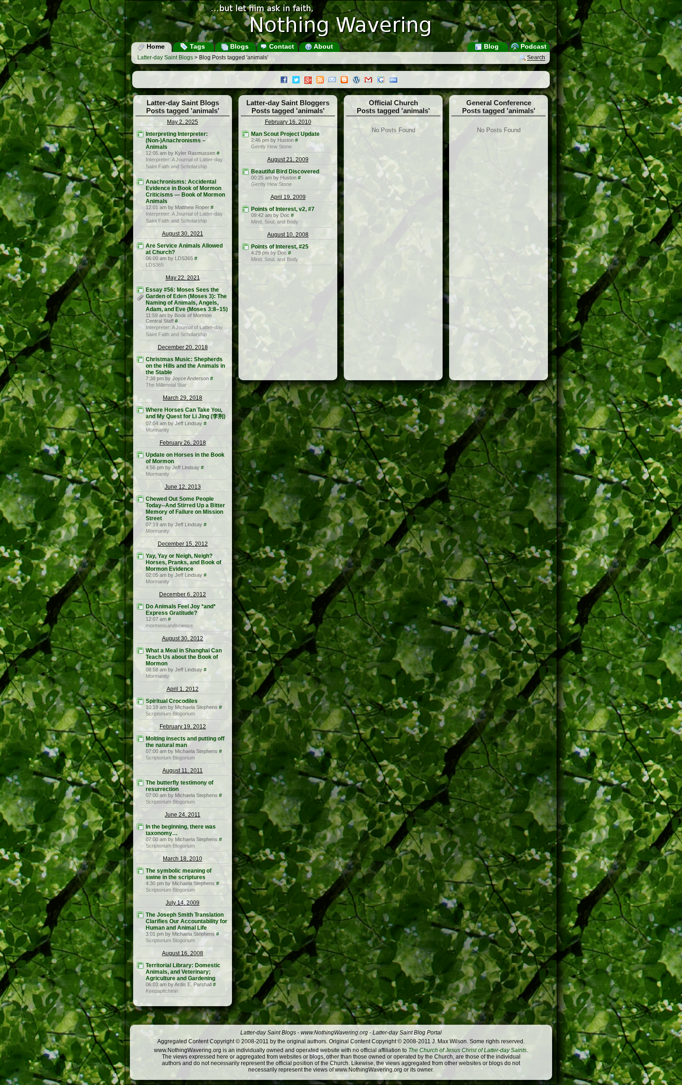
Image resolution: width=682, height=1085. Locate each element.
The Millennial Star (166, 385)
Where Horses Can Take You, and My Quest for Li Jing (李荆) (185, 413)
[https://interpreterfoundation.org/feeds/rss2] (140, 134)
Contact (280, 46)
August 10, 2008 (288, 234)
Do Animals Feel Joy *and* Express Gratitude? (181, 609)
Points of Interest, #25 (280, 246)
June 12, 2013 (183, 487)
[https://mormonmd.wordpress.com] (245, 209)
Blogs (238, 46)
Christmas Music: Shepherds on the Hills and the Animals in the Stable (185, 366)
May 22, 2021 (183, 277)
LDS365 (155, 265)
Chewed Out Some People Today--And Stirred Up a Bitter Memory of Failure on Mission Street (185, 509)
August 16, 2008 (182, 953)
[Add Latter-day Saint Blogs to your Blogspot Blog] (347, 80)
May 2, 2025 (182, 122)
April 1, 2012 (183, 689)
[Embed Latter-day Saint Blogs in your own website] (396, 80)
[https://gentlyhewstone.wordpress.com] (245, 134)
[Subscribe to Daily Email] (334, 80)
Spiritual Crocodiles (172, 701)
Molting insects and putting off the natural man (185, 741)
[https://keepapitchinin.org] (140, 965)
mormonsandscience (169, 625)
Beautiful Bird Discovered (285, 171)
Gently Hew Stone (271, 146)
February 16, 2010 (288, 122)
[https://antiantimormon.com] (140, 606)
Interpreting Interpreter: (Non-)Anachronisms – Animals (177, 140)
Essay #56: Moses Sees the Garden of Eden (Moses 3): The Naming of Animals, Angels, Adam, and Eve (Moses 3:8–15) (187, 300)
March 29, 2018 (182, 398)
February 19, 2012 (183, 726)
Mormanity (157, 430)
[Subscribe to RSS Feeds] (322, 80)
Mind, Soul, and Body (274, 221)
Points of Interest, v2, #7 (283, 209)
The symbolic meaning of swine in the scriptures (179, 874)
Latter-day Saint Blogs (165, 57)
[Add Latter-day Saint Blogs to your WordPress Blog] (359, 80)
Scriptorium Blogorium (170, 713)
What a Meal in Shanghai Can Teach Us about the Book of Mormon (184, 657)
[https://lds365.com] (140, 245)
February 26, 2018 (183, 443)
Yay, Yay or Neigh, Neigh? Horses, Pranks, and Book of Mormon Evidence (183, 562)
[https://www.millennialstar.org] (140, 359)
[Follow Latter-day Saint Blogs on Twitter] (298, 80)
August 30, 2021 (182, 233)
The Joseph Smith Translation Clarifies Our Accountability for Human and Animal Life (186, 921)
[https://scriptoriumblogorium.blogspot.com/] (140, 701)
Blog (490, 46)
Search (536, 58)
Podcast (533, 46)
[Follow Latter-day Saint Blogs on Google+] (310, 81)
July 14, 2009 (182, 903)
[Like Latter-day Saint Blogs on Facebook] (286, 80)
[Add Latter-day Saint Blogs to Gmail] (371, 80)
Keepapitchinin (162, 991)
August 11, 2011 (182, 770)
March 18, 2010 (182, 858)
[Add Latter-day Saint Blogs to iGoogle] (383, 81)
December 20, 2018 (183, 347)
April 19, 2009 (288, 197)
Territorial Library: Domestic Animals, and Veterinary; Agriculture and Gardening (183, 972)
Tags (196, 46)
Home (155, 46)
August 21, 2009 (288, 159)
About (322, 46)
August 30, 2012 (182, 638)
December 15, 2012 (183, 544)
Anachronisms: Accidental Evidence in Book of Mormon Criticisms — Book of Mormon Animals (185, 191)
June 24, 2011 (182, 814)
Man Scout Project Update (285, 134)
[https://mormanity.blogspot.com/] (140, 410)
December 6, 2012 (182, 594)
